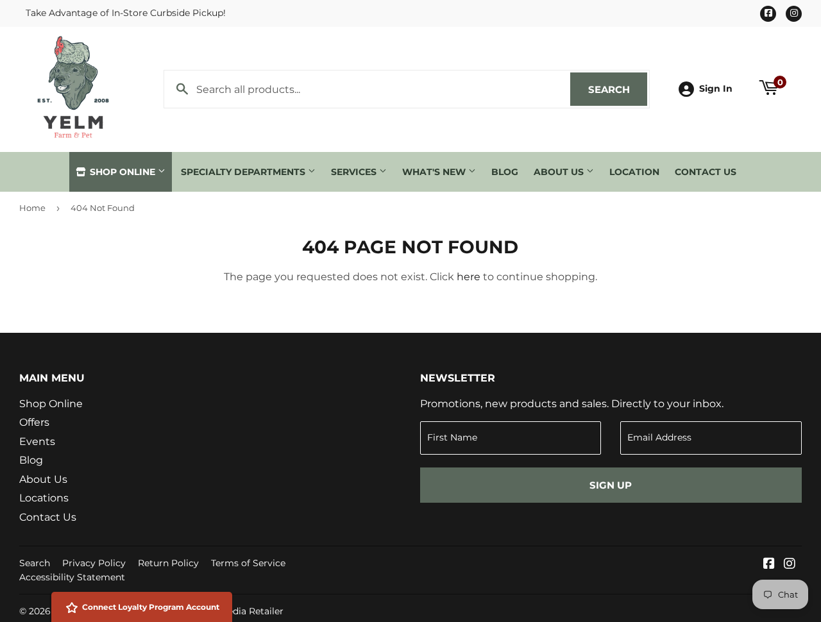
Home (32, 208)
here (468, 277)
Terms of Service (248, 563)
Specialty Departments (244, 172)
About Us (560, 172)
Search (617, 89)
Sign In (715, 88)
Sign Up (610, 485)
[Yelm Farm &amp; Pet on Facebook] (769, 565)
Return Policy (168, 563)
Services (355, 172)
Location (634, 172)
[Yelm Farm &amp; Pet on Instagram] (789, 565)
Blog (504, 172)
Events (37, 441)
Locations (44, 498)
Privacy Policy (94, 563)
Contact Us (705, 172)
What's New (435, 172)
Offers (34, 422)
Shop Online (122, 172)
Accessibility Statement (72, 577)
